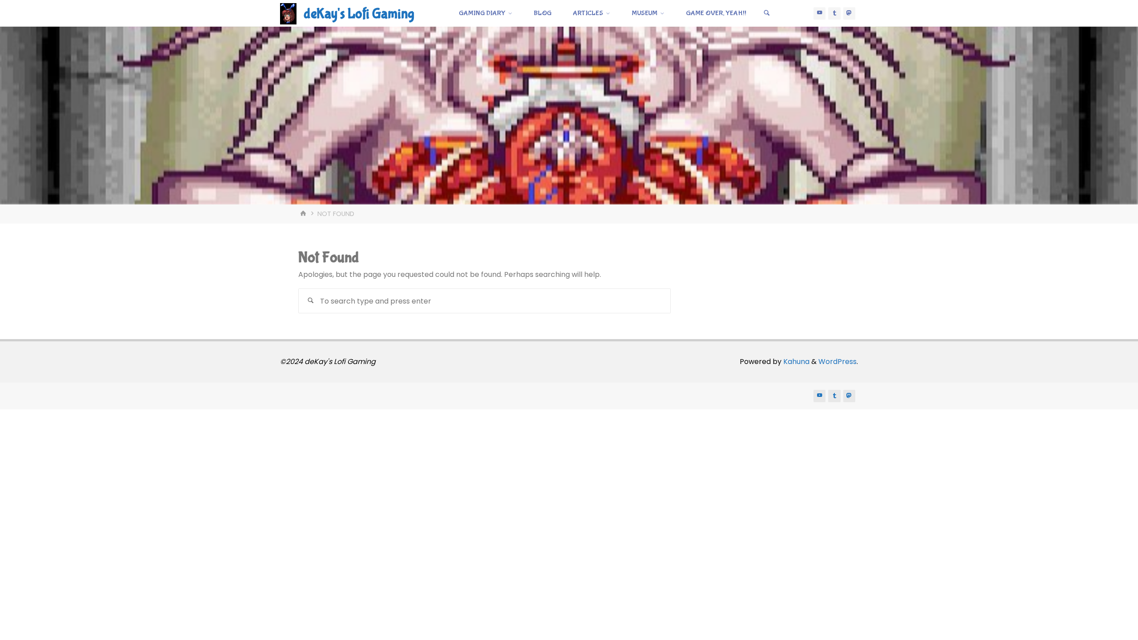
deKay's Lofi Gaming (359, 14)
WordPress (837, 361)
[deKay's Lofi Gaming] (288, 13)
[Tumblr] (834, 13)
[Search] (767, 13)
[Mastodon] (849, 13)
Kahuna (795, 361)
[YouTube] (819, 13)
